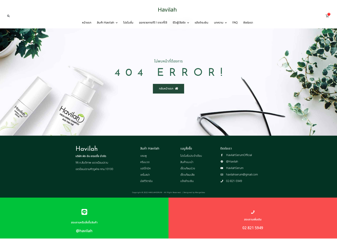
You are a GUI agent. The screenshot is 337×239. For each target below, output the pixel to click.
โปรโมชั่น (128, 23)
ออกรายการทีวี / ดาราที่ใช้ (153, 23)
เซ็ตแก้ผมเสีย (187, 175)
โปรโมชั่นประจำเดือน (191, 156)
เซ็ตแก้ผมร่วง (187, 168)
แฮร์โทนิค (145, 168)
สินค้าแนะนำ (186, 162)
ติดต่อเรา (248, 23)
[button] (8, 16)
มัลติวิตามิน (146, 181)
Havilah (167, 10)
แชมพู (143, 156)
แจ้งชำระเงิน (201, 23)
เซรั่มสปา (145, 175)
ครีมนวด (145, 162)
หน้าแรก (86, 23)
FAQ (235, 23)
